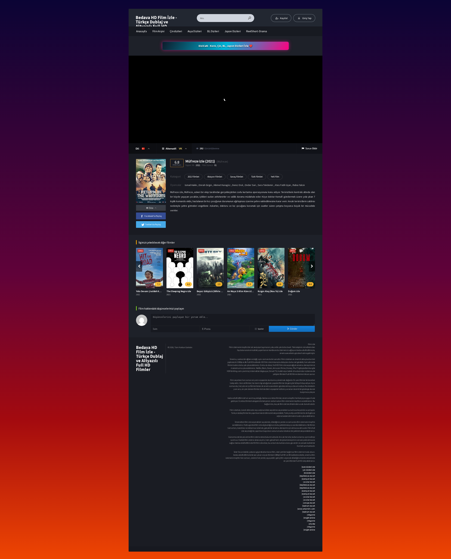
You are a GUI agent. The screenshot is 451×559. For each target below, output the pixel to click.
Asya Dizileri (195, 31)
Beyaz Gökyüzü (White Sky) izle (183, 291)
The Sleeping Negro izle (148, 291)
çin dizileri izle (309, 470)
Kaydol (284, 18)
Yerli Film (275, 176)
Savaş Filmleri (236, 176)
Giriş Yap (306, 18)
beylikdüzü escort (307, 475)
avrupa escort (309, 502)
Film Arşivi (158, 31)
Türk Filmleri (257, 176)
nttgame (311, 514)
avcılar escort (309, 481)
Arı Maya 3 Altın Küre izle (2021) (213, 291)
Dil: (138, 148)
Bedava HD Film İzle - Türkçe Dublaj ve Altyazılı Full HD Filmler (156, 24)
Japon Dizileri (233, 31)
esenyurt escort (308, 478)
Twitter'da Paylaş (153, 224)
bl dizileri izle (309, 472)
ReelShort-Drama (256, 31)
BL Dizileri (213, 31)
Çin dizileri (176, 31)
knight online (309, 517)
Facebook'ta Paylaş (153, 216)
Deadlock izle (295, 291)
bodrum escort (309, 505)
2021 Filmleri (193, 176)
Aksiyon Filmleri (214, 176)
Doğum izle (264, 291)
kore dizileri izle (308, 467)
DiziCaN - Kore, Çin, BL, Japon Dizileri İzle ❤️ (225, 46)
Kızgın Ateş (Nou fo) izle (240, 291)
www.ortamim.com (306, 508)
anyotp (312, 523)
